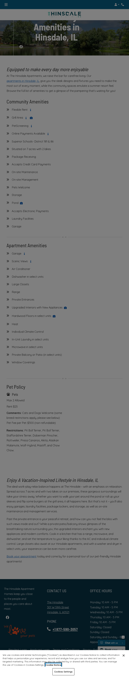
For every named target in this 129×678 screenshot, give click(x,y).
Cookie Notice (53, 665)
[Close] (123, 655)
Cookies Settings (63, 671)
